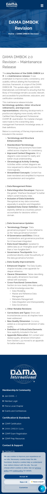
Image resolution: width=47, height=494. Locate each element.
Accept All (24, 477)
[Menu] (42, 5)
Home (11, 34)
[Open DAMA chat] (41, 488)
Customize (23, 487)
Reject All (23, 482)
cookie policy (18, 471)
